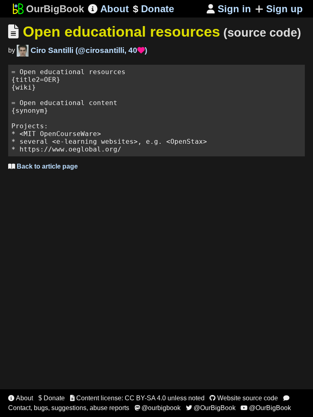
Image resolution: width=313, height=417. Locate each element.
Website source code (243, 398)
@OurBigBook (211, 407)
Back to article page (43, 166)
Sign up (284, 8)
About (108, 8)
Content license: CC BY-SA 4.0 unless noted (137, 398)
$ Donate (51, 398)
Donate (153, 8)
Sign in (229, 8)
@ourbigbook (157, 407)
